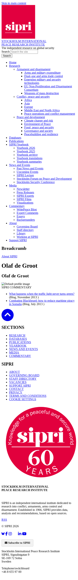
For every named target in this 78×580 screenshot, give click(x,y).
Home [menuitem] (12, 62)
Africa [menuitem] (28, 100)
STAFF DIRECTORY (23, 378)
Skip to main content (14, 3)
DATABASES (18, 338)
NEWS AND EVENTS (23, 349)
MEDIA (14, 352)
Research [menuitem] (14, 65)
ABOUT (14, 371)
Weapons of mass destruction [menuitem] (41, 93)
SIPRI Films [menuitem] (24, 199)
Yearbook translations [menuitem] (29, 158)
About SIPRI (9, 256)
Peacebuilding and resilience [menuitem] (41, 134)
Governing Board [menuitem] (27, 226)
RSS (4, 519)
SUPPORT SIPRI (20, 385)
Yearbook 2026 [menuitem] (26, 148)
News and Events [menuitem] (19, 165)
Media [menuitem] (13, 185)
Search (6, 51)
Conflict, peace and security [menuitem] (33, 96)
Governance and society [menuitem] (38, 130)
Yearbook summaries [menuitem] (29, 161)
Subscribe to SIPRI (18, 542)
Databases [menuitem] (15, 137)
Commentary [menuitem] (17, 206)
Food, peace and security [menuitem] (39, 127)
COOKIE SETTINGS (22, 399)
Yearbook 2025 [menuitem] (26, 151)
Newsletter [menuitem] (23, 189)
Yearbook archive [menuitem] (27, 154)
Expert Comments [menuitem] (27, 212)
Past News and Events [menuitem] (30, 168)
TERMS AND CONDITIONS (27, 395)
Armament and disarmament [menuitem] (33, 69)
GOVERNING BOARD (24, 375)
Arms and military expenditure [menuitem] (42, 72)
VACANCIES (18, 382)
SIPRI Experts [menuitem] (25, 195)
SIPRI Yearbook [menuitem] (19, 144)
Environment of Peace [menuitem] (37, 124)
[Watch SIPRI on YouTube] (24, 533)
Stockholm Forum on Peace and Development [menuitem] (44, 178)
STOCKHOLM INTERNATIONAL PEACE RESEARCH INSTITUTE (24, 43)
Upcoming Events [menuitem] (27, 171)
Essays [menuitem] (21, 216)
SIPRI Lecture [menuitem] (25, 175)
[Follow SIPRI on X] (15, 534)
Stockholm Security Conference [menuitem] (36, 182)
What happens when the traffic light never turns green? (41, 293)
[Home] (18, 37)
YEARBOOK (18, 345)
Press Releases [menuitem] (25, 192)
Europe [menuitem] (28, 106)
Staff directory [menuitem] (25, 230)
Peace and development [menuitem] (31, 117)
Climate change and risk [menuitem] (38, 120)
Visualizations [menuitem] (25, 202)
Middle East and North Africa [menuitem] (42, 110)
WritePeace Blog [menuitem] (27, 209)
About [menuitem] (13, 223)
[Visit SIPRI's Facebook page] (6, 533)
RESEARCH (17, 335)
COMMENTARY (20, 356)
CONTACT (16, 389)
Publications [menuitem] (16, 141)
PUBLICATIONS (20, 342)
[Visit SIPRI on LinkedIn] (19, 533)
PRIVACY (15, 392)
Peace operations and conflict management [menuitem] (49, 113)
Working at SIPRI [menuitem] (27, 236)
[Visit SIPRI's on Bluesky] (3, 533)
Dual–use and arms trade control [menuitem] (43, 76)
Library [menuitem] (21, 233)
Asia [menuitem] (27, 103)
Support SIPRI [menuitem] (18, 240)
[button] (8, 318)
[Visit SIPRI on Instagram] (10, 533)
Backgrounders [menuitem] (26, 219)
